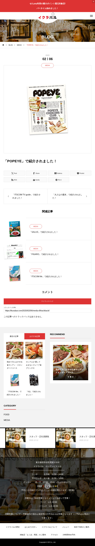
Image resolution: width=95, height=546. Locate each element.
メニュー (65, 527)
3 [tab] (73, 376)
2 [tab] (70, 376)
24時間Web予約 (69, 535)
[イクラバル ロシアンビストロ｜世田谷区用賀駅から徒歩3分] (47, 15)
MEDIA (47, 65)
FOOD (6, 415)
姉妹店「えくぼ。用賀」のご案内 (33, 535)
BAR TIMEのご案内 (81, 527)
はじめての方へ (31, 527)
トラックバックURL (10, 307)
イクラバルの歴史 (13, 527)
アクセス (54, 535)
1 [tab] (68, 376)
